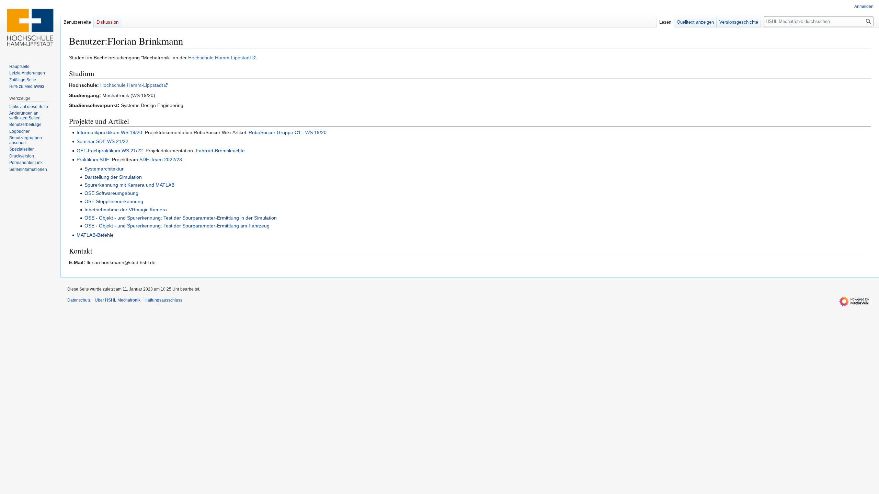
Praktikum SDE (93, 159)
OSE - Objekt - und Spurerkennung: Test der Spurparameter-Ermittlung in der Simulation (180, 218)
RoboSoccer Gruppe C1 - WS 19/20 (288, 132)
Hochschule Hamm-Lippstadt (219, 57)
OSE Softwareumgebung (111, 193)
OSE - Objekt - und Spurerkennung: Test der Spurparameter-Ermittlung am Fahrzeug (177, 225)
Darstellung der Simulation (113, 177)
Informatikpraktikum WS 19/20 (109, 132)
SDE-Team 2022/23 (160, 159)
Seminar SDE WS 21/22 (102, 141)
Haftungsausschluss (163, 300)
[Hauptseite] (30, 27)
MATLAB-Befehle (95, 235)
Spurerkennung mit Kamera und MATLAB (129, 185)
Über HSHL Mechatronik (117, 300)
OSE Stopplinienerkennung (113, 201)
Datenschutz (79, 300)
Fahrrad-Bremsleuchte (220, 150)
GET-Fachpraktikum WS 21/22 (110, 150)
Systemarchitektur (104, 169)
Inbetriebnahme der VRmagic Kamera (125, 209)
